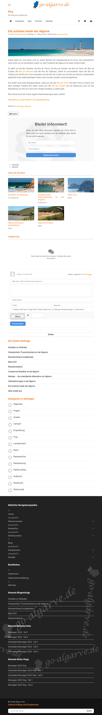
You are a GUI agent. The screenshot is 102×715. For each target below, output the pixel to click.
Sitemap (12, 585)
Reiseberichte (19, 456)
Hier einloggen (87, 274)
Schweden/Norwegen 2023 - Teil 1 (23, 642)
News (70, 197)
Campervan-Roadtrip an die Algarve (23, 371)
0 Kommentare (62, 34)
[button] (9, 5)
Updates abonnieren (51, 155)
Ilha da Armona (26, 71)
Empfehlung (12, 34)
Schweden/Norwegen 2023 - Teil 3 (23, 651)
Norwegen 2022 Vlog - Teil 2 (20, 685)
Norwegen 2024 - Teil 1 (18, 632)
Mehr (52, 334)
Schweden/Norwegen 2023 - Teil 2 (23, 647)
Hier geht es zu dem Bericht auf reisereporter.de (28, 100)
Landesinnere (19, 443)
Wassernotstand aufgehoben (15, 224)
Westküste (18, 483)
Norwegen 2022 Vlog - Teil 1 (20, 680)
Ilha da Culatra (58, 86)
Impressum (13, 574)
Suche (89, 711)
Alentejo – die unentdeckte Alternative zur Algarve (29, 376)
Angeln (16, 410)
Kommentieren (18, 323)
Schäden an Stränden (18, 195)
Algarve (28, 106)
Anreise (16, 417)
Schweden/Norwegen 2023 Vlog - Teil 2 (25, 675)
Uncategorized (13, 197)
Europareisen (14, 550)
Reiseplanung (19, 463)
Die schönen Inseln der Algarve (21, 386)
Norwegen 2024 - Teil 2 (18, 637)
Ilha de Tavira (63, 83)
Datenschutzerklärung (18, 578)
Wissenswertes (15, 521)
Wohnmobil (18, 489)
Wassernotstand (45, 223)
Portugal (21, 106)
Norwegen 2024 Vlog (17, 665)
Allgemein (18, 404)
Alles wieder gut (15, 391)
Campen (17, 424)
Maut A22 (72, 195)
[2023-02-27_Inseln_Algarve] (51, 46)
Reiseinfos (13, 528)
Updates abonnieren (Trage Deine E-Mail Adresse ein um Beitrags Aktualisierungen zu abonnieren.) (48, 309)
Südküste (17, 476)
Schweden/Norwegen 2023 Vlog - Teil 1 (25, 670)
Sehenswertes (22, 34)
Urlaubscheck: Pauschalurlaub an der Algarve (51, 197)
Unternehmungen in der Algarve (22, 381)
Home (11, 514)
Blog (10, 543)
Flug (15, 437)
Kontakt (11, 557)
